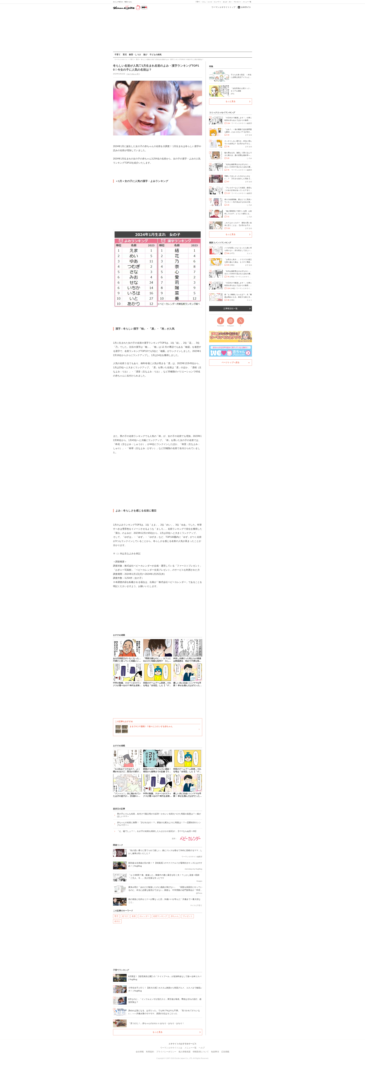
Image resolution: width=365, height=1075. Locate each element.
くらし (204, 2)
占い (230, 2)
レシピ (210, 2)
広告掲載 (225, 1052)
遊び (145, 54)
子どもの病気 (156, 54)
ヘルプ (202, 1048)
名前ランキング (160, 916)
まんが (225, 2)
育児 (125, 54)
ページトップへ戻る (231, 362)
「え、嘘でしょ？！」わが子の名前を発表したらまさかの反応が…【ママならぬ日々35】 (157, 831)
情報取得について (201, 1052)
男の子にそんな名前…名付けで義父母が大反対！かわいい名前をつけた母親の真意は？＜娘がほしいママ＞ (159, 815)
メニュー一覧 (247, 2)
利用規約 (150, 1052)
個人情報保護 (184, 1052)
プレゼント (237, 2)
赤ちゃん (175, 916)
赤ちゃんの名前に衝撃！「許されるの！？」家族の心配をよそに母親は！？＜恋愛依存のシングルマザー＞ (159, 823)
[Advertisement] (182, 31)
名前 (134, 916)
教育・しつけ (135, 54)
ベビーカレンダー (133, 74)
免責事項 (215, 1052)
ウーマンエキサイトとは (171, 1048)
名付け (117, 921)
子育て (197, 2)
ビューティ (217, 2)
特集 (211, 66)
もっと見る (158, 1032)
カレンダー (144, 916)
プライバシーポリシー (166, 1052)
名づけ (125, 916)
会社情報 (140, 1052)
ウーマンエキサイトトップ (223, 7)
